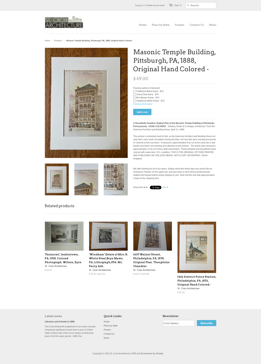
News (106, 338)
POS (134, 353)
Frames (107, 330)
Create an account (154, 5)
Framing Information (143, 104)
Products (58, 41)
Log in (138, 5)
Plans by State (111, 325)
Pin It (165, 187)
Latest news (53, 316)
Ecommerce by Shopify (152, 353)
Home (107, 321)
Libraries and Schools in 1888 (60, 321)
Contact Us (109, 334)
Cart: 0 (177, 5)
